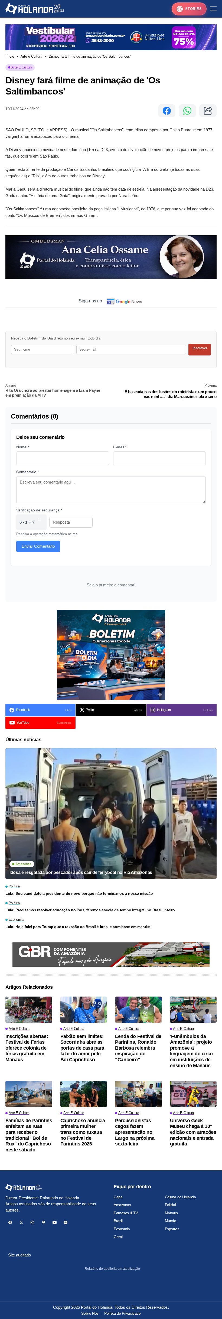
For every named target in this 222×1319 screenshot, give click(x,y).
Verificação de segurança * (39, 510)
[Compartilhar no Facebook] (166, 110)
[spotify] (65, 1222)
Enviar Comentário (38, 546)
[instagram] (32, 1222)
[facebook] (10, 1222)
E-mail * (119, 447)
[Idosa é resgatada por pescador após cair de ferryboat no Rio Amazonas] (111, 813)
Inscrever (199, 348)
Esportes (172, 1229)
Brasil (118, 1221)
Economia (122, 1229)
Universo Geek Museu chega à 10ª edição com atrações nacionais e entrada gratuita (193, 1132)
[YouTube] (54, 1222)
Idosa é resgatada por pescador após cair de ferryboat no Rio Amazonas (80, 872)
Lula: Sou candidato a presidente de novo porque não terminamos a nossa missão (79, 893)
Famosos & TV (126, 1213)
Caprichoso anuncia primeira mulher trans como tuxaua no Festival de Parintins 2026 (82, 1132)
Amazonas (122, 1205)
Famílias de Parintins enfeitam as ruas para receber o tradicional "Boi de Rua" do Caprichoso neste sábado (28, 1135)
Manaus (171, 1213)
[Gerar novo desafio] (39, 522)
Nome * (22, 447)
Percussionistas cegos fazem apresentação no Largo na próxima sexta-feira (134, 1132)
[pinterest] (43, 1222)
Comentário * (27, 472)
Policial (170, 1205)
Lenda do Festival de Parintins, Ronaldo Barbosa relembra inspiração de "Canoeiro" (138, 1048)
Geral (118, 1237)
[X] (21, 1222)
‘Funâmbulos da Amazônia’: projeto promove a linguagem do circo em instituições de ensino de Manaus (191, 1051)
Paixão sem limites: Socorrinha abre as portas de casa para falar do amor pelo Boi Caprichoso (82, 1048)
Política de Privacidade (122, 1313)
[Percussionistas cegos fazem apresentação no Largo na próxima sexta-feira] (138, 1094)
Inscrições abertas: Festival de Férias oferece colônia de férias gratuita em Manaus (26, 1048)
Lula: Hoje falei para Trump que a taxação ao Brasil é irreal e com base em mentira (78, 927)
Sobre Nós (89, 1313)
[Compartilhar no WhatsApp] (187, 110)
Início (9, 56)
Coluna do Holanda (180, 1197)
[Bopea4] (34, 8)
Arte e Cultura (31, 56)
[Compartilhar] (208, 110)
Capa (118, 1197)
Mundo (170, 1221)
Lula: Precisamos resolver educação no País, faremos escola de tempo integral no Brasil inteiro (90, 910)
